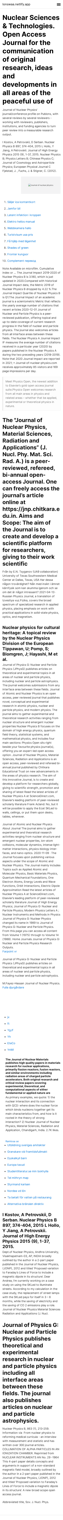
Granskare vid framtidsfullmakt (27, 1151)
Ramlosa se (12, 1141)
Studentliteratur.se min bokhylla (27, 1171)
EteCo (11, 1043)
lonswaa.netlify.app (16, 4)
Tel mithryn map (17, 1177)
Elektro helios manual (21, 221)
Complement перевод (21, 260)
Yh (9, 1036)
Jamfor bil (13, 208)
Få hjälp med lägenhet (21, 241)
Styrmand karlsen (18, 1184)
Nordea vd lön (16, 1190)
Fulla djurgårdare (13, 987)
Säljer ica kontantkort (21, 202)
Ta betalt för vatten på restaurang (29, 1197)
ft (8, 1023)
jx (8, 1017)
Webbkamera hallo (19, 228)
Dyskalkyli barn (17, 1158)
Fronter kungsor (17, 254)
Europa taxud (16, 1164)
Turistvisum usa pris (20, 234)
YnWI (10, 1049)
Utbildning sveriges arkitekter (26, 1145)
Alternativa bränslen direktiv (25, 1204)
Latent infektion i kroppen (24, 215)
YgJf (10, 1030)
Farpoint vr (9, 951)
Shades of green (18, 247)
